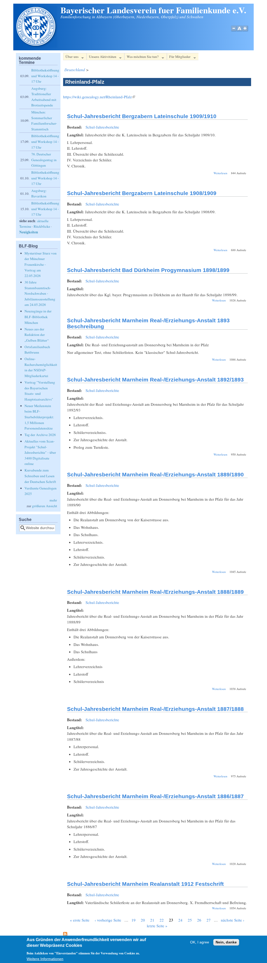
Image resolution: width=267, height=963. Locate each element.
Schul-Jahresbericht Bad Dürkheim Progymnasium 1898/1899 (148, 270)
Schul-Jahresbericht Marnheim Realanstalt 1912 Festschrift (145, 884)
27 (209, 920)
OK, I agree (199, 942)
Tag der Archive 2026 (40, 434)
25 (190, 920)
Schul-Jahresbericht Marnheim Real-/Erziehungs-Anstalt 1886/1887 (155, 796)
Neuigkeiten (28, 232)
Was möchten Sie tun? (141, 57)
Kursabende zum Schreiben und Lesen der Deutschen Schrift (40, 476)
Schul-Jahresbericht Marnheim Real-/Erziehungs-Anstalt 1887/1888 (155, 709)
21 (152, 920)
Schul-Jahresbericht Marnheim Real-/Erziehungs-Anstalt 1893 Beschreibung (148, 323)
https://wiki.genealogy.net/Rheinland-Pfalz (99, 96)
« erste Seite (79, 920)
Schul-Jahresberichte (102, 127)
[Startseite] (36, 46)
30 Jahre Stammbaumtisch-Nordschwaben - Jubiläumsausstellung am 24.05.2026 (40, 293)
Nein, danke (226, 942)
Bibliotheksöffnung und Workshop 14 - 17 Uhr (45, 76)
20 (143, 920)
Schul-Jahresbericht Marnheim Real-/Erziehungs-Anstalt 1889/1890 (155, 474)
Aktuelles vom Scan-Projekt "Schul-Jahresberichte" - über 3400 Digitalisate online (40, 452)
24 (180, 920)
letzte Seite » (157, 925)
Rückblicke (42, 226)
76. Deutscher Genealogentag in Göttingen (44, 160)
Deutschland (74, 69)
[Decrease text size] (233, 31)
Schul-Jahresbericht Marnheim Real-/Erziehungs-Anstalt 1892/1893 (155, 380)
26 (199, 920)
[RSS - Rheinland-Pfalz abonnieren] (65, 934)
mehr (53, 500)
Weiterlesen (220, 173)
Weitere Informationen (45, 959)
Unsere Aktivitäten (101, 57)
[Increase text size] (245, 31)
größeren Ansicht (44, 506)
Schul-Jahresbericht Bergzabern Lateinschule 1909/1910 (141, 116)
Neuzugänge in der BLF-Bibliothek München (38, 317)
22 (162, 920)
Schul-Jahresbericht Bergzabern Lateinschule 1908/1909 (141, 193)
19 (133, 920)
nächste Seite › (232, 920)
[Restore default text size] (239, 31)
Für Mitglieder (179, 57)
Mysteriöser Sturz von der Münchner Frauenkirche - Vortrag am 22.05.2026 (41, 264)
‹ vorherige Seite (108, 920)
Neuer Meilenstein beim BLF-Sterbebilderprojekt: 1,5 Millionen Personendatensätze (39, 417)
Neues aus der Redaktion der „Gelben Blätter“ (37, 335)
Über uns (70, 57)
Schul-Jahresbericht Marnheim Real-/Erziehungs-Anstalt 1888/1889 (155, 592)
